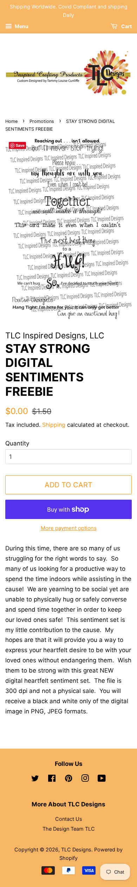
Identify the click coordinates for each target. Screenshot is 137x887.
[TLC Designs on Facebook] (52, 779)
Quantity (17, 443)
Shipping (53, 424)
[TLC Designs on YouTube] (102, 779)
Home (11, 121)
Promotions (42, 121)
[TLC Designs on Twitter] (35, 779)
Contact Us (68, 819)
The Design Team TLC (69, 829)
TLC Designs (76, 849)
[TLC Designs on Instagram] (85, 779)
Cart (126, 26)
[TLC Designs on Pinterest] (68, 779)
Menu (21, 26)
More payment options (69, 528)
